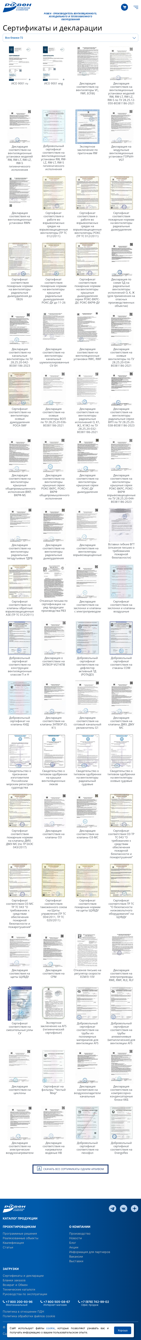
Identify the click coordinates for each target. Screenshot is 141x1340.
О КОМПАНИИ (79, 1227)
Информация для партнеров (89, 1252)
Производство (80, 1233)
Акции (73, 1247)
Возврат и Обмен (15, 1285)
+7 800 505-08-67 (56, 1302)
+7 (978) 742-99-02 (94, 1302)
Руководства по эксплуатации (25, 1294)
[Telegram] (112, 1208)
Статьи (8, 1247)
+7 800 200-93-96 (18, 1302)
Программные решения (20, 1233)
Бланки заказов (14, 1280)
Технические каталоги (19, 1289)
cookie (50, 1328)
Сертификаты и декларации (23, 1275)
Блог (72, 1243)
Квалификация (13, 1243)
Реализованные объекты (20, 1238)
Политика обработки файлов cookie (29, 1316)
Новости (75, 1238)
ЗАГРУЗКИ (11, 1269)
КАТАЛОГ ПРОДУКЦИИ (20, 1218)
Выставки (76, 1261)
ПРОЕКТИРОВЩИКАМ (19, 1227)
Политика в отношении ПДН (23, 1311)
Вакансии (76, 1256)
